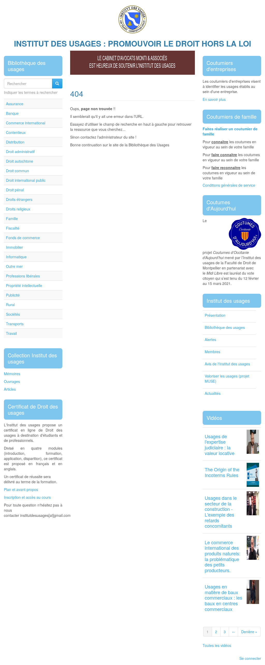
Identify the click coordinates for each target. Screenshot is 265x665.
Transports (15, 323)
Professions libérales (23, 275)
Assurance (14, 103)
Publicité (13, 295)
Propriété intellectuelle (24, 285)
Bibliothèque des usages (225, 327)
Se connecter (250, 658)
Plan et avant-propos (21, 489)
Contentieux (16, 132)
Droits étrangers (19, 199)
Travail (11, 333)
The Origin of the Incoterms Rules (222, 472)
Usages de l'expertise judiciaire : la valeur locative (219, 444)
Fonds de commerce (23, 237)
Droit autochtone (19, 161)
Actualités (212, 393)
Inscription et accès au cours (27, 497)
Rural (10, 304)
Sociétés (13, 314)
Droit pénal (15, 189)
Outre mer (14, 266)
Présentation (215, 315)
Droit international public (26, 180)
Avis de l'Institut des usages (227, 363)
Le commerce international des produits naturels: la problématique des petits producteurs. (222, 556)
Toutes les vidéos (217, 645)
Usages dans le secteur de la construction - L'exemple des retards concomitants (221, 511)
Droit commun (17, 170)
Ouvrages (12, 381)
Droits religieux (18, 208)
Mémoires (12, 373)
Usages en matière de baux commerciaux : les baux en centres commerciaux (223, 597)
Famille (12, 218)
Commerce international (25, 122)
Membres (212, 351)
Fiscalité (12, 228)
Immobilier (14, 247)
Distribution (15, 142)
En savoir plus (214, 99)
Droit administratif (20, 151)
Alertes (210, 339)
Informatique (16, 256)
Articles (10, 389)
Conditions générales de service (229, 185)
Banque (12, 113)
